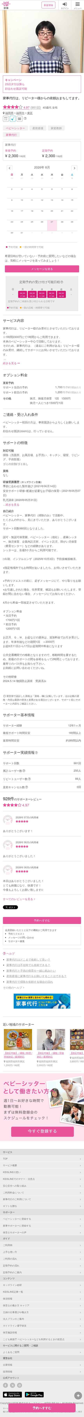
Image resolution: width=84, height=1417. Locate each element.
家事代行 (11, 135)
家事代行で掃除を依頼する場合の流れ (29, 982)
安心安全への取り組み (14, 1185)
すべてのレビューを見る (18, 899)
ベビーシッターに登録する (17, 1218)
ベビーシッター (15, 128)
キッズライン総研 (12, 1284)
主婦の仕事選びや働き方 (16, 1312)
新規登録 (48, 5)
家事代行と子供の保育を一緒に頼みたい (31, 970)
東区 (30, 113)
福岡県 (9, 113)
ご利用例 (7, 1245)
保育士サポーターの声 (14, 1232)
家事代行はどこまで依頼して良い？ (28, 959)
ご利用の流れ (10, 1258)
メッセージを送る (42, 269)
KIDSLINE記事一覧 (13, 1291)
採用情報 (7, 1371)
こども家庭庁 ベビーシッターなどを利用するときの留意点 (33, 1339)
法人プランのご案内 (13, 1318)
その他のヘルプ (12, 987)
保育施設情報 (10, 1332)
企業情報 (7, 1364)
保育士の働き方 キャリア (16, 1305)
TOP (5, 1158)
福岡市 (20, 113)
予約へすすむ (42, 920)
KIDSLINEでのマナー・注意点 (19, 1178)
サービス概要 (10, 1165)
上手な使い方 (10, 1251)
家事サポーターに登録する (17, 1225)
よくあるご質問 (11, 1352)
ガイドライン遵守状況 (14, 1325)
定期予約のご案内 (12, 1272)
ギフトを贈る (10, 1205)
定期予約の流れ (11, 1265)
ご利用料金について (13, 1192)
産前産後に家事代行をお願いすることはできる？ (36, 976)
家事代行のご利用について (17, 1199)
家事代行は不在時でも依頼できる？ (28, 965)
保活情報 (7, 1298)
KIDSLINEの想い (12, 1172)
